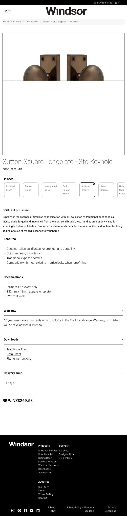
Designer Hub (66, 454)
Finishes (63, 450)
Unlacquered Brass (50, 188)
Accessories (45, 472)
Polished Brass (10, 188)
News (41, 490)
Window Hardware (48, 465)
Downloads (11, 339)
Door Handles (45, 454)
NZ (119, 2)
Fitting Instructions (19, 358)
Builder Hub (65, 458)
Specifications (13, 277)
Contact (42, 498)
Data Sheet (14, 354)
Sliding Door (45, 458)
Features (10, 239)
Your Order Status (103, 2)
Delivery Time (13, 373)
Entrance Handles (48, 450)
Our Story (43, 487)
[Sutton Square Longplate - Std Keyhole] (63, 34)
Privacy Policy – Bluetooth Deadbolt (80, 509)
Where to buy (45, 494)
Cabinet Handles (47, 461)
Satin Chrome (104, 188)
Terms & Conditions (110, 509)
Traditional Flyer (17, 349)
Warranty (10, 310)
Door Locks (44, 469)
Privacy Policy (52, 509)
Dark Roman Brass (66, 190)
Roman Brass (28, 188)
